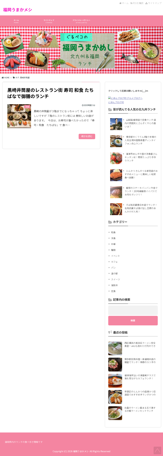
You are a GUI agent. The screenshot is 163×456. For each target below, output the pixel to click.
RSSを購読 (138, 3)
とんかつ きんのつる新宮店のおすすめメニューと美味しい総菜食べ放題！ (141, 174)
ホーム (125, 3)
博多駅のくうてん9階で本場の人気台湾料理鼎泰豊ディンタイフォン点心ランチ (140, 140)
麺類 (113, 250)
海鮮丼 (114, 285)
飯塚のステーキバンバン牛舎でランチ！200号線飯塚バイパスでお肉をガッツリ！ (141, 191)
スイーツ (115, 279)
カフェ (114, 261)
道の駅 (114, 273)
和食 (113, 232)
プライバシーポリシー (81, 21)
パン (113, 267)
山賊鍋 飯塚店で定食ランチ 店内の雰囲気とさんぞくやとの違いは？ (140, 123)
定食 (113, 291)
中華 (113, 244)
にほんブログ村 (116, 102)
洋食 (113, 238)
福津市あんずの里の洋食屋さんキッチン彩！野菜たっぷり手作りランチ (141, 157)
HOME (7, 77)
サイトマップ (154, 3)
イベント (115, 255)
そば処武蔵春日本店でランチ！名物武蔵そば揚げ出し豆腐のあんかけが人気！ (141, 208)
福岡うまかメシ (17, 9)
